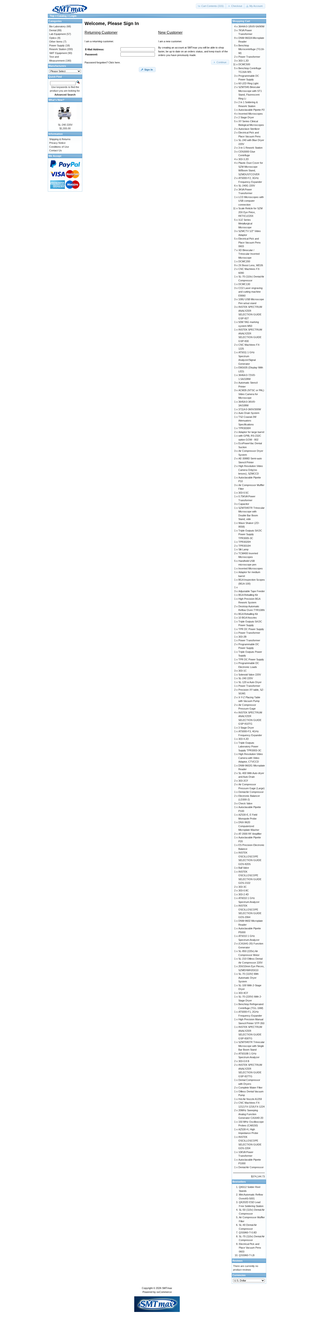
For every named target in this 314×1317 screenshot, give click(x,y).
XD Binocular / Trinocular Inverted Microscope (249, 254)
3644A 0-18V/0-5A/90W (251, 26)
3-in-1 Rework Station (250, 147)
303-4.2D (243, 739)
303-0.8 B (243, 1061)
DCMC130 (244, 284)
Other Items (56, 41)
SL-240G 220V (246, 185)
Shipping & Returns (60, 139)
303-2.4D (243, 894)
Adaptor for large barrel (251, 432)
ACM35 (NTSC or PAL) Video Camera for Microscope (251, 394)
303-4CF (243, 993)
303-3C (242, 886)
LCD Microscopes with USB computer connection (251, 201)
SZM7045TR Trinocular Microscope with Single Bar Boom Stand (251, 1046)
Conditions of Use (59, 146)
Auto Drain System (248, 413)
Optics (53, 38)
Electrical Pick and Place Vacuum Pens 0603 (249, 242)
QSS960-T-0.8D (248, 1232)
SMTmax (167, 1288)
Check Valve (245, 803)
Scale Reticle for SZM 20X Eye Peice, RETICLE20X (250, 212)
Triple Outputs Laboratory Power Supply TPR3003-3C (249, 746)
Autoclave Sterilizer (249, 128)
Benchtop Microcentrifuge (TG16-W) (251, 49)
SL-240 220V (65, 124)
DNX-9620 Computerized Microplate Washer (248, 826)
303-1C (242, 670)
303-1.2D (243, 60)
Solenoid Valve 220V (249, 674)
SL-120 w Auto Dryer (250, 682)
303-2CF (243, 780)
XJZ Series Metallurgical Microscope (245, 223)
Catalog (62, 15)
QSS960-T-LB (246, 1255)
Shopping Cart (241, 21)
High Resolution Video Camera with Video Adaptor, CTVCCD (250, 758)
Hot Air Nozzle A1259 (250, 1099)
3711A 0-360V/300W (249, 409)
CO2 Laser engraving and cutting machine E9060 (250, 292)
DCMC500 (244, 64)
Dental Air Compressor (251, 792)
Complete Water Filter (250, 1087)
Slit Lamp (243, 549)
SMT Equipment (58, 53)
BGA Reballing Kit (248, 594)
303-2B (242, 636)
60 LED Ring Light (248, 83)
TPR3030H (244, 428)
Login (73, 15)
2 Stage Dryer (246, 117)
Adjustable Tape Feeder (251, 591)
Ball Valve (243, 867)
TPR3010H (244, 545)
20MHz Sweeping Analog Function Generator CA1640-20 (250, 1114)
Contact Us (55, 150)
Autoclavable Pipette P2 (251, 109)
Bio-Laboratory (57, 26)
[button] (211, 6)
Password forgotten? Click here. (102, 62)
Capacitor (243, 504)
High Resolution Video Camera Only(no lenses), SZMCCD (250, 470)
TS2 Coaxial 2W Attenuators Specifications (247, 420)
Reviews (237, 1260)
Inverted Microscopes (250, 113)
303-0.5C (243, 492)
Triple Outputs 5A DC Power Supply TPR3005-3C (250, 534)
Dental (52, 30)
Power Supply (57, 45)
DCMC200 (244, 261)
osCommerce (164, 1292)
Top (52, 15)
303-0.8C (243, 890)
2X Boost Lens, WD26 (250, 265)
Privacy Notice (57, 142)
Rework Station (57, 49)
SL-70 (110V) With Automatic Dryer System (248, 977)
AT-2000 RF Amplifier (250, 833)
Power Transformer (249, 56)
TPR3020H (244, 541)
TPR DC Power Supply (251, 629)
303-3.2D (243, 159)
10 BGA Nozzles (247, 617)
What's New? (56, 100)
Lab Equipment (57, 34)
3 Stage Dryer (246, 727)
